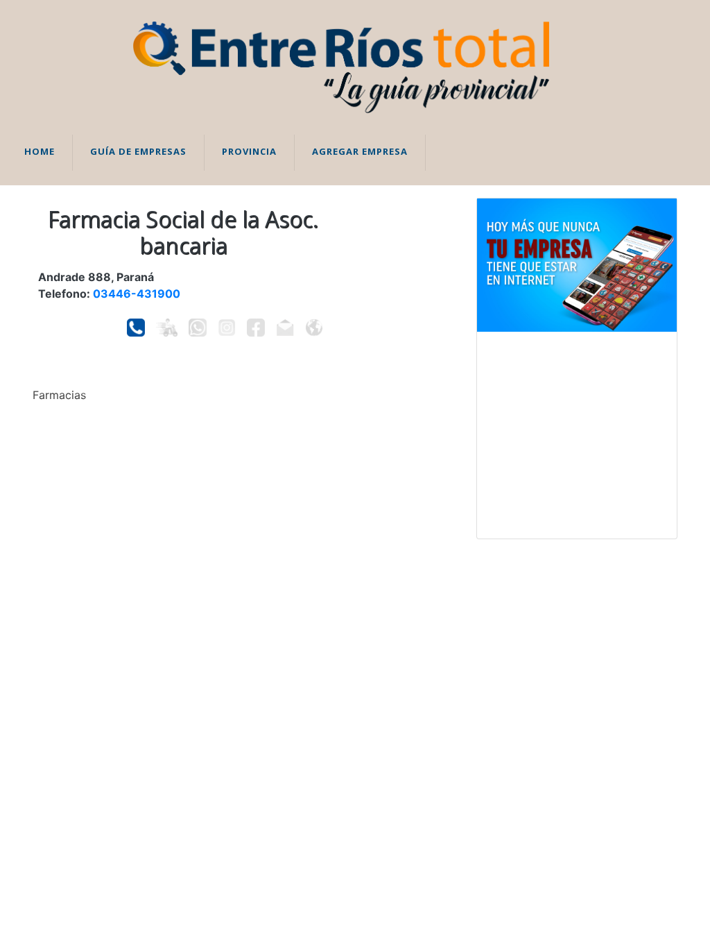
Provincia (249, 151)
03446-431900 (136, 294)
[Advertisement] (577, 435)
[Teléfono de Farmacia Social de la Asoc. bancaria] (135, 328)
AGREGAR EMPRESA (360, 151)
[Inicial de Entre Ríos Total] (341, 66)
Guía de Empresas (138, 151)
